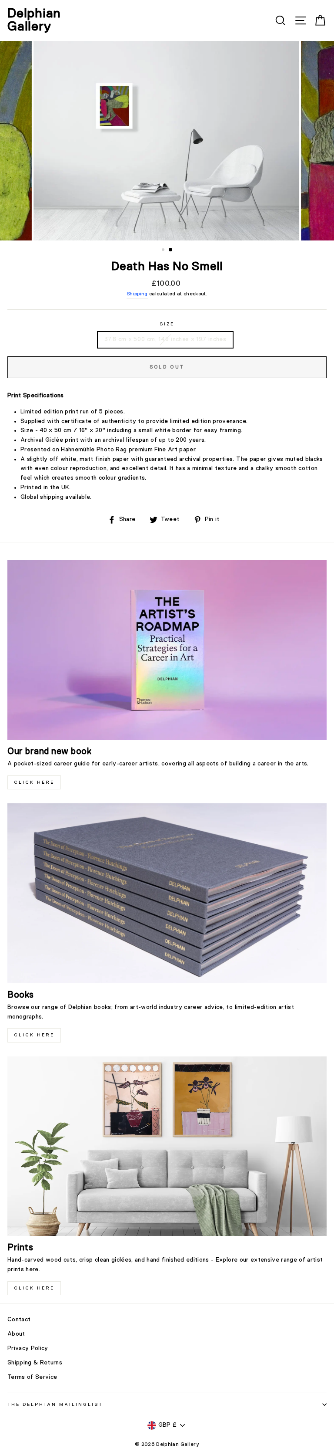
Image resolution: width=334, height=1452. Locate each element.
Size (167, 324)
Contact (18, 1320)
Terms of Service (32, 1377)
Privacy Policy (27, 1348)
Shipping (137, 294)
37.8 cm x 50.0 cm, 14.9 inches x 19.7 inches (165, 339)
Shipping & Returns (34, 1363)
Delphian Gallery (34, 20)
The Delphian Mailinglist (55, 1404)
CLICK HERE (34, 782)
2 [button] (171, 250)
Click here (34, 1035)
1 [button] (164, 250)
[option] (167, 140)
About (16, 1334)
